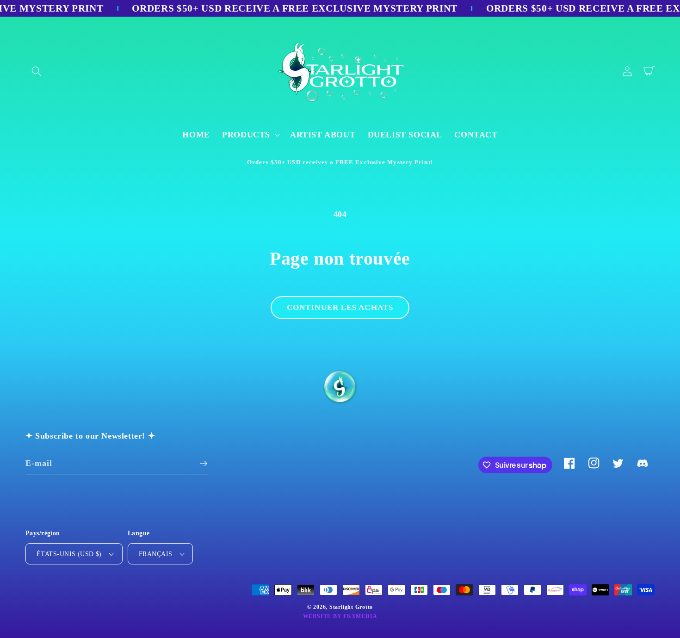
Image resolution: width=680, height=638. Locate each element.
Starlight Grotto (351, 607)
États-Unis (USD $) (69, 553)
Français (156, 553)
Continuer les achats (340, 307)
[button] (36, 71)
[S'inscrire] (203, 464)
